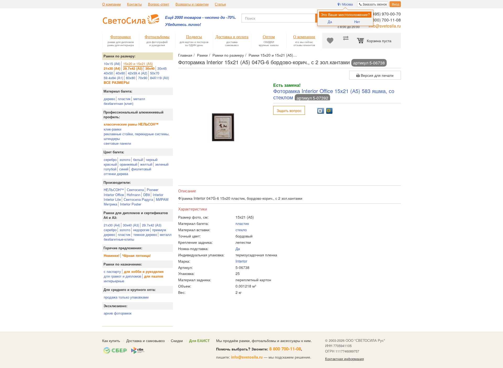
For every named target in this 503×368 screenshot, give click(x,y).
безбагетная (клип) (118, 103)
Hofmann (133, 194)
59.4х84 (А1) (113, 77)
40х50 (108, 73)
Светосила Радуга (138, 199)
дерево (109, 98)
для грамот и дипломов (122, 276)
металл (139, 98)
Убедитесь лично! (183, 24)
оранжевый (128, 164)
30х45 (162, 68)
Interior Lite (112, 199)
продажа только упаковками (126, 297)
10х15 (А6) (112, 63)
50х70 (154, 73)
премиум (159, 229)
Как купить (111, 340)
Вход (395, 4)
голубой (110, 168)
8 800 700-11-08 (285, 348)
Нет (357, 21)
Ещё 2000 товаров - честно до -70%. (200, 17)
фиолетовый (141, 168)
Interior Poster (130, 204)
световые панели (117, 143)
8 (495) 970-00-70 (384, 14)
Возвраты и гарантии (192, 4)
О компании (111, 4)
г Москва (346, 4)
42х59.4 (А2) (137, 73)
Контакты (134, 4)
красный (110, 164)
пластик (124, 98)
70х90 (142, 77)
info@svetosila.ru (385, 26)
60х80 (130, 77)
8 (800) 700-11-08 (384, 20)
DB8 (146, 194)
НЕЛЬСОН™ (114, 189)
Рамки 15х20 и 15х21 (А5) (271, 55)
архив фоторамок (118, 313)
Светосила (135, 189)
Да (330, 21)
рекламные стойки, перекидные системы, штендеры (137, 136)
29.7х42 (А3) (151, 225)
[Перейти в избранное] (330, 40)
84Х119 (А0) (159, 77)
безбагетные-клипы (119, 239)
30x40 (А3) (131, 225)
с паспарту (112, 271)
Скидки (177, 340)
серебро (110, 159)
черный (151, 159)
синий (123, 168)
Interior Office (114, 194)
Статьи (220, 4)
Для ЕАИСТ (199, 340)
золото (124, 159)
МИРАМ (162, 199)
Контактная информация (344, 358)
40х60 (120, 73)
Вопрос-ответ (158, 4)
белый (138, 159)
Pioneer (152, 189)
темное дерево (145, 234)
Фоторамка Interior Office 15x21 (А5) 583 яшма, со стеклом (333, 94)
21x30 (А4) (112, 225)
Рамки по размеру (228, 55)
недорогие (141, 229)
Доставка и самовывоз (145, 340)
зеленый (161, 164)
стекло (241, 229)
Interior (158, 194)
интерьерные (114, 280)
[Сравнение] (346, 40)
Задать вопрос (289, 110)
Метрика (110, 204)
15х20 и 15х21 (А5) (138, 63)
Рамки (202, 55)
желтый (146, 164)
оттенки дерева (116, 173)
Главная (185, 55)
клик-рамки (112, 129)
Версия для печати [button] (376, 75)
